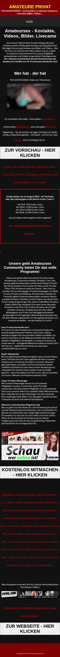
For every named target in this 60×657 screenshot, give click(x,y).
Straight (55, 526)
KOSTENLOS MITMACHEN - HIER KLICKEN (30, 472)
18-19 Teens (8, 510)
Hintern (42, 182)
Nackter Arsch (46, 174)
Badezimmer (31, 565)
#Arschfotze (47, 119)
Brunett (20, 534)
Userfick (12, 534)
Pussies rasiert (52, 502)
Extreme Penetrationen (32, 541)
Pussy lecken (21, 557)
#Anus (18, 140)
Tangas (52, 167)
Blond (33, 494)
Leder (4, 541)
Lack (54, 534)
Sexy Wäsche (38, 510)
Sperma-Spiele (52, 549)
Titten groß (51, 494)
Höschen (7, 167)
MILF (15, 167)
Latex (10, 541)
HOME (29, 21)
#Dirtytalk (50, 126)
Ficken (19, 494)
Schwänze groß (9, 518)
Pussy (3, 502)
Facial (17, 526)
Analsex (18, 541)
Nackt (10, 526)
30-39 (34, 182)
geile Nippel (42, 167)
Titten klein (26, 526)
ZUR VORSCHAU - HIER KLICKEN (30, 153)
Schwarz (27, 549)
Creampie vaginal (45, 565)
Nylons (22, 167)
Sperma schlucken (33, 534)
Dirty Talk (20, 174)
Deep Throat (12, 565)
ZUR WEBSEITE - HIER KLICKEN (30, 629)
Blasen (26, 494)
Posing (4, 557)
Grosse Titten (8, 174)
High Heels (40, 518)
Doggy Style (51, 510)
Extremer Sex (38, 549)
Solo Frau (41, 494)
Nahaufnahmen (8, 494)
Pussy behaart (24, 182)
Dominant (46, 534)
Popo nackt (31, 167)
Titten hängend (32, 174)
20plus (10, 502)
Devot (21, 565)
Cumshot (18, 502)
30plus (47, 541)
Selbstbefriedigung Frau (34, 502)
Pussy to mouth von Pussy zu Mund (43, 557)
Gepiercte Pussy (15, 549)
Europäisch (45, 526)
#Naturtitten (22, 126)
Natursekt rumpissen (25, 518)
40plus (12, 557)
